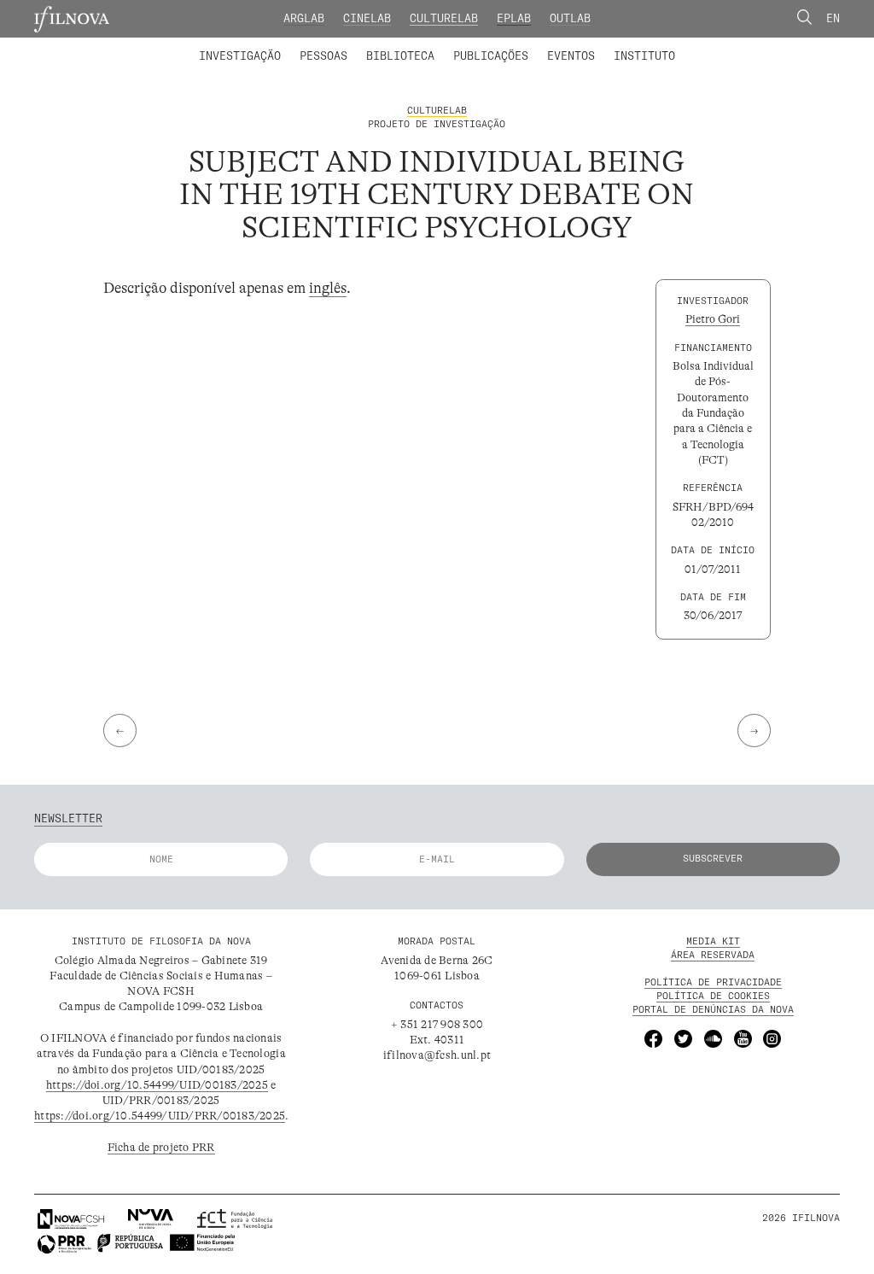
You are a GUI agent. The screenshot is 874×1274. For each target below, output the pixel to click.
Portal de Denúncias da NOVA (713, 1009)
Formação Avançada (620, 45)
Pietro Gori (712, 319)
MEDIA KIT (713, 941)
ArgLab (303, 18)
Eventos (571, 55)
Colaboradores (392, 45)
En (833, 18)
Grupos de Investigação (471, 45)
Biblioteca (400, 55)
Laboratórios (160, 45)
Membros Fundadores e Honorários (558, 45)
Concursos (724, 45)
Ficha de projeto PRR (161, 1147)
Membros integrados (271, 45)
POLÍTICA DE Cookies (713, 996)
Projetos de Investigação (299, 45)
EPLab (514, 18)
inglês (328, 287)
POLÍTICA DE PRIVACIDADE (713, 982)
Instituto (644, 55)
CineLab (367, 18)
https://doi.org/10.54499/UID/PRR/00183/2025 (159, 1115)
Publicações (490, 55)
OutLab (570, 18)
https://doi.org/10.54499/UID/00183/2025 (157, 1084)
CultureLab (444, 18)
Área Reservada (713, 955)
